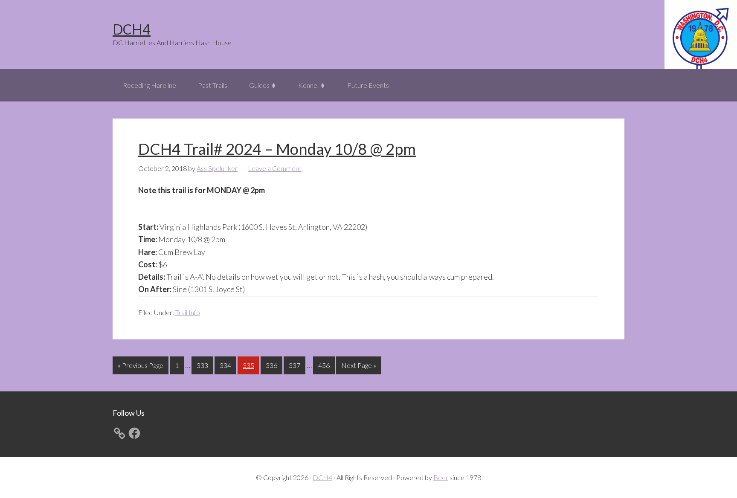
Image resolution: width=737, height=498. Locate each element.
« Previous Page (140, 367)
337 (295, 365)
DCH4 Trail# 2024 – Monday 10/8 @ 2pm (277, 148)
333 (203, 365)
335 (249, 365)
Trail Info (187, 312)
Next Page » (358, 367)
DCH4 (132, 29)
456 (325, 365)
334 (226, 365)
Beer (440, 477)
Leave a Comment (275, 168)
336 (272, 365)
